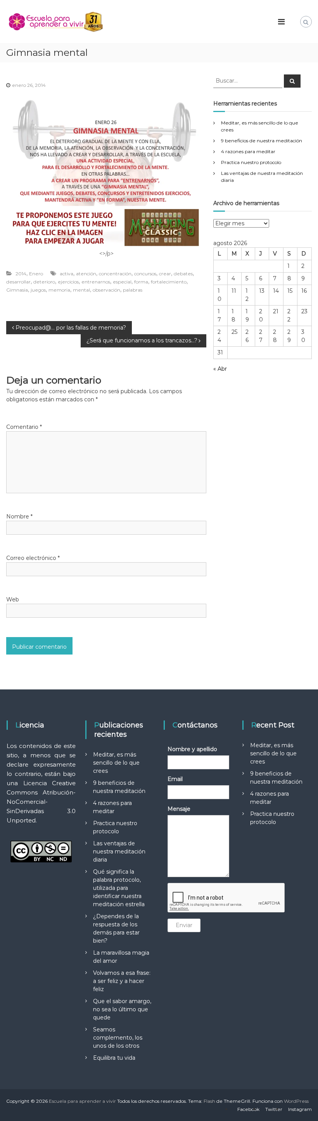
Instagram (300, 1109)
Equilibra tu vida (114, 1057)
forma (141, 282)
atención (86, 273)
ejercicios (68, 282)
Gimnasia (17, 290)
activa (66, 273)
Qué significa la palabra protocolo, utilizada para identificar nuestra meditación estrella (119, 888)
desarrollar (18, 282)
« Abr (220, 368)
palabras (132, 290)
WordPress (296, 1101)
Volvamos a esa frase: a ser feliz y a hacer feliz (121, 981)
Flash (209, 1101)
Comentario (24, 426)
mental (81, 290)
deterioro (44, 282)
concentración (115, 273)
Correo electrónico (33, 557)
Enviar (184, 925)
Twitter (273, 1109)
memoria (59, 290)
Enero (36, 273)
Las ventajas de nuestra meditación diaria (119, 851)
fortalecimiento (169, 282)
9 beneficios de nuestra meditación (261, 140)
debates (183, 273)
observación (106, 290)
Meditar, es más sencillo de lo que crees (116, 762)
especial (122, 282)
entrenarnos (95, 282)
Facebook (248, 1109)
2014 (21, 273)
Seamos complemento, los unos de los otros (117, 1037)
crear (165, 273)
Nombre (19, 516)
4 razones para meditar (248, 151)
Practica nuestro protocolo (251, 162)
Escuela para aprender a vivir (82, 1101)
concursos (145, 273)
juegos (38, 290)
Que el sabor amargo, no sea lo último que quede (122, 1009)
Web (12, 599)
